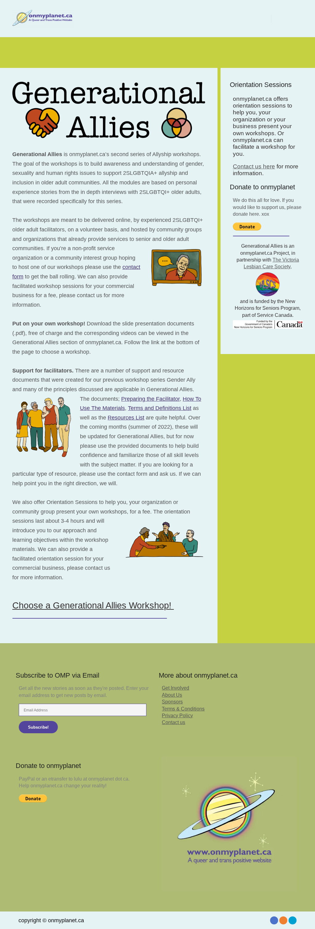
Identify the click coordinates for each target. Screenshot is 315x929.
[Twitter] (293, 920)
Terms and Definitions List (159, 408)
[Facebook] (274, 920)
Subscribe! (38, 727)
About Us (172, 695)
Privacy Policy (177, 715)
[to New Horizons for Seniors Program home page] (268, 324)
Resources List (126, 418)
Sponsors (172, 701)
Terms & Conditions (183, 708)
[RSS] (283, 920)
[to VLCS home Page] (268, 284)
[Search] (281, 18)
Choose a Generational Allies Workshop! (93, 605)
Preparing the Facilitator (150, 399)
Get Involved (175, 688)
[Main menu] (292, 18)
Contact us (173, 722)
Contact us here (254, 166)
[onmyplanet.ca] (43, 18)
